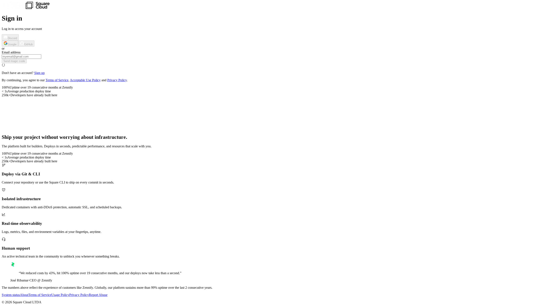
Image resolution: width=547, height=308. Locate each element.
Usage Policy (60, 295)
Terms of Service (57, 80)
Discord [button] (12, 38)
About (24, 295)
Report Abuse (98, 295)
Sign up (39, 73)
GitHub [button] (28, 44)
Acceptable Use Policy (85, 80)
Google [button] (12, 44)
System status (11, 295)
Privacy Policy (117, 80)
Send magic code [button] (14, 61)
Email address (11, 52)
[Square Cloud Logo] (26, 8)
